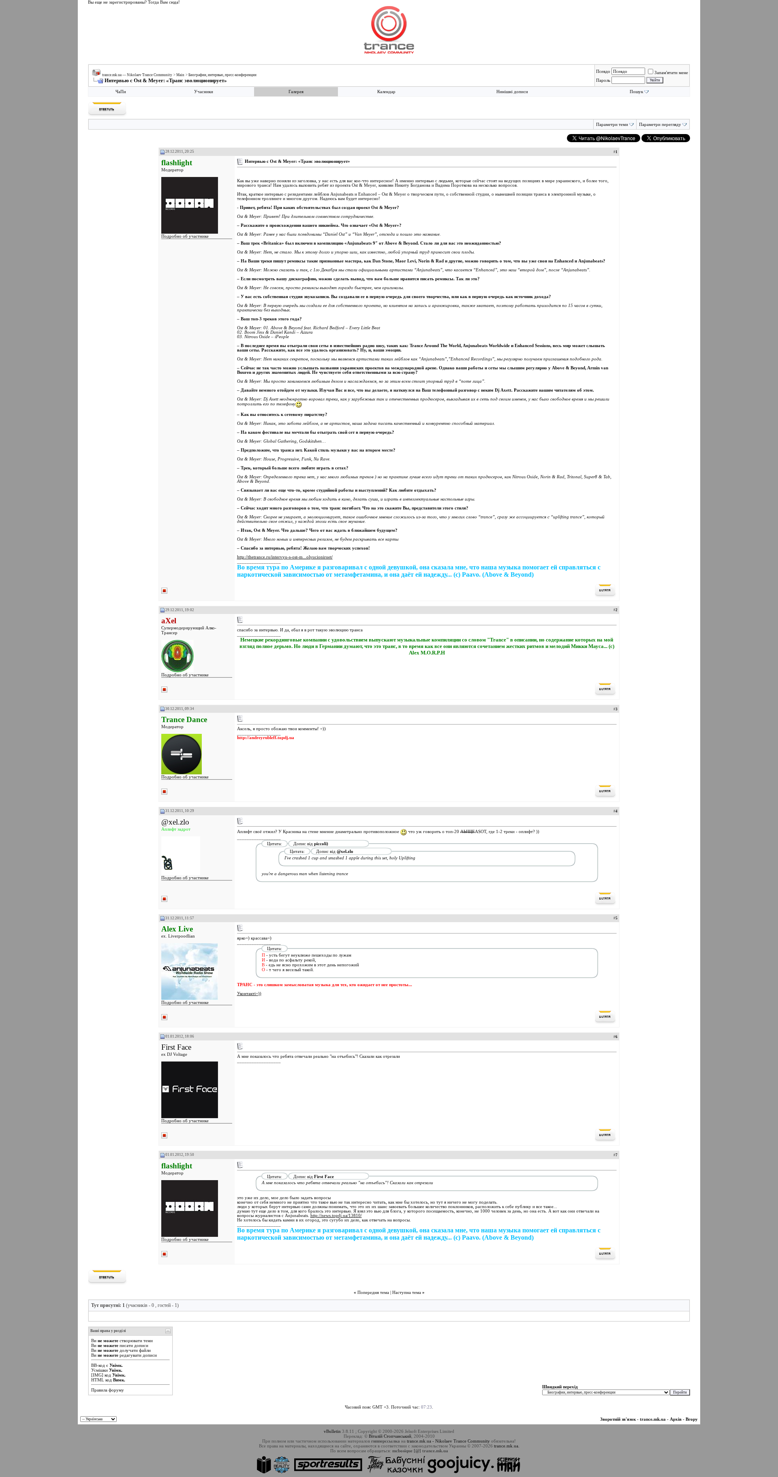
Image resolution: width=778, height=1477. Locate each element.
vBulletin (332, 1431)
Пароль (603, 80)
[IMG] (97, 1375)
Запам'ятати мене (671, 72)
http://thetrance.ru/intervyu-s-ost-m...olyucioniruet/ (285, 557)
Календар (386, 92)
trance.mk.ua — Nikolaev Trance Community (137, 75)
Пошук (636, 92)
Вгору (692, 1419)
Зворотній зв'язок (618, 1419)
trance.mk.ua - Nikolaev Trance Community (448, 1441)
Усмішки (99, 1370)
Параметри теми (612, 124)
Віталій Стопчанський (390, 1436)
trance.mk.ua (653, 1419)
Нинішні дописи (512, 92)
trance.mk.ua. (506, 1445)
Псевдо (603, 71)
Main (180, 75)
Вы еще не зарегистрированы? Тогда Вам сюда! (134, 2)
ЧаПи (120, 92)
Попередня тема (373, 1292)
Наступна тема (406, 1292)
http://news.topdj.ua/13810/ (336, 1215)
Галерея (296, 92)
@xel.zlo (175, 822)
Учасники (203, 92)
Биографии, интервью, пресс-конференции (222, 75)
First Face (176, 1047)
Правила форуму (107, 1389)
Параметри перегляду (660, 124)
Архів (676, 1419)
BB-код (98, 1365)
